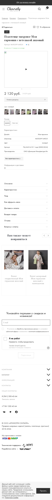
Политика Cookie (11, 497)
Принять (43, 491)
